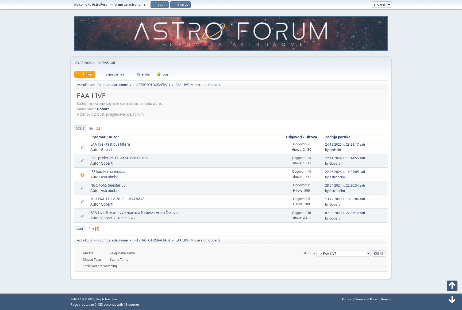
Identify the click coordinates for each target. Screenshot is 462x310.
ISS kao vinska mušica (107, 171)
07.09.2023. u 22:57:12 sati (345, 213)
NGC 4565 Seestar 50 (108, 185)
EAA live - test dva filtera (110, 144)
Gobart (213, 84)
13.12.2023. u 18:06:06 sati (345, 199)
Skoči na (309, 253)
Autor (114, 137)
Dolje (80, 128)
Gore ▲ (386, 299)
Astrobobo (109, 177)
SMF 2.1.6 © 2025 (82, 299)
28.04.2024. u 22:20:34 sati (345, 185)
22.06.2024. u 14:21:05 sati (345, 171)
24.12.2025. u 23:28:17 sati (345, 144)
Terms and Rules (366, 299)
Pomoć (347, 299)
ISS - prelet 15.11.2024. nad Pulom (119, 158)
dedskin (335, 150)
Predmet (98, 137)
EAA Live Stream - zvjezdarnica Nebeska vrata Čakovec (134, 212)
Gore (80, 229)
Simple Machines (107, 299)
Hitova (311, 137)
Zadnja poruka (338, 137)
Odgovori (294, 137)
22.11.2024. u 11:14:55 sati (345, 158)
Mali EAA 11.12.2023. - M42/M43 (117, 198)
